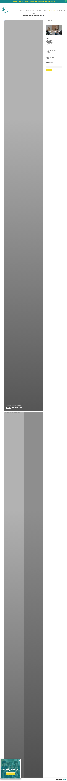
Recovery (14, 405)
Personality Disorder (51, 50)
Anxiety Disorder (50, 42)
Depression (49, 43)
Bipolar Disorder (50, 45)
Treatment (18, 405)
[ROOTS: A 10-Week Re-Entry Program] (23, 215)
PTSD (48, 51)
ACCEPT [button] (64, 779)
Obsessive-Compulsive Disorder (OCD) (54, 49)
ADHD (48, 44)
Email (48, 64)
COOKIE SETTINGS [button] (59, 779)
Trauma (48, 52)
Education (48, 58)
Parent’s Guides (49, 40)
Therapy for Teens (50, 57)
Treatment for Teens (50, 56)
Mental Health (9, 405)
